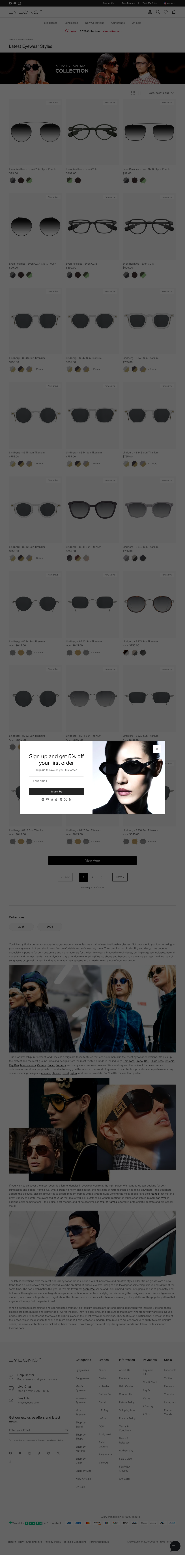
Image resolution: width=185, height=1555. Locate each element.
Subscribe (56, 791)
